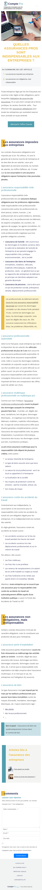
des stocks (9, 709)
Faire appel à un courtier (21, 769)
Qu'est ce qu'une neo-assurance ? (24, 776)
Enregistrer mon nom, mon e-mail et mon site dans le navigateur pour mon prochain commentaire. (19, 848)
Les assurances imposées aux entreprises (19, 74)
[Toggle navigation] (37, 6)
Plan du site (20, 863)
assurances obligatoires (22, 108)
